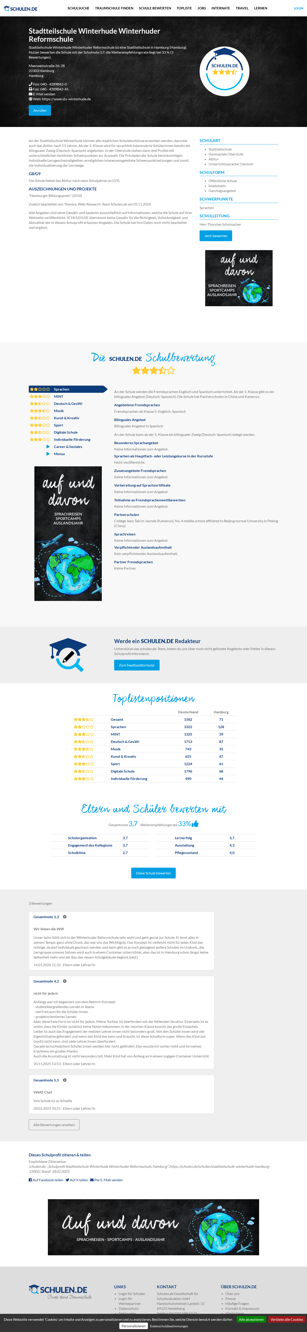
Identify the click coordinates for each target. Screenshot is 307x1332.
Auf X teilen (78, 1180)
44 (221, 778)
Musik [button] (58, 410)
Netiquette (127, 1313)
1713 (188, 741)
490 (188, 778)
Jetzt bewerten (215, 236)
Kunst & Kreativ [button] (66, 418)
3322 (188, 727)
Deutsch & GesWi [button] (67, 403)
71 (221, 719)
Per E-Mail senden (108, 1180)
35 (221, 749)
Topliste (184, 8)
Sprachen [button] (61, 389)
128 (221, 727)
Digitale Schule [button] (65, 432)
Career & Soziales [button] (67, 446)
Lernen (260, 8)
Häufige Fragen (237, 1303)
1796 (188, 771)
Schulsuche (78, 8)
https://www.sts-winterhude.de (66, 99)
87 (221, 741)
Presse (230, 1298)
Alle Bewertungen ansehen (54, 1124)
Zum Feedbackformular (137, 665)
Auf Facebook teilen (47, 1180)
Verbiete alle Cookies (287, 1319)
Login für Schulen (132, 1293)
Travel (242, 8)
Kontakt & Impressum (242, 1308)
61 (221, 764)
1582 (188, 719)
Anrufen (39, 110)
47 (221, 756)
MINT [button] (58, 396)
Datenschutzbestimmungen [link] (169, 1326)
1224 (188, 764)
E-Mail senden (44, 94)
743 (188, 749)
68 (221, 771)
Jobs (202, 8)
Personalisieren (134, 1326)
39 (221, 734)
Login (298, 8)
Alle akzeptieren (251, 1319)
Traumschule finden (114, 8)
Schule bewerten (155, 8)
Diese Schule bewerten (153, 873)
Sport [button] (58, 425)
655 (188, 756)
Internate (220, 8)
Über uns (232, 1293)
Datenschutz (128, 1308)
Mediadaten (234, 1313)
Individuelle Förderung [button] (71, 439)
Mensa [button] (59, 454)
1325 (188, 734)
